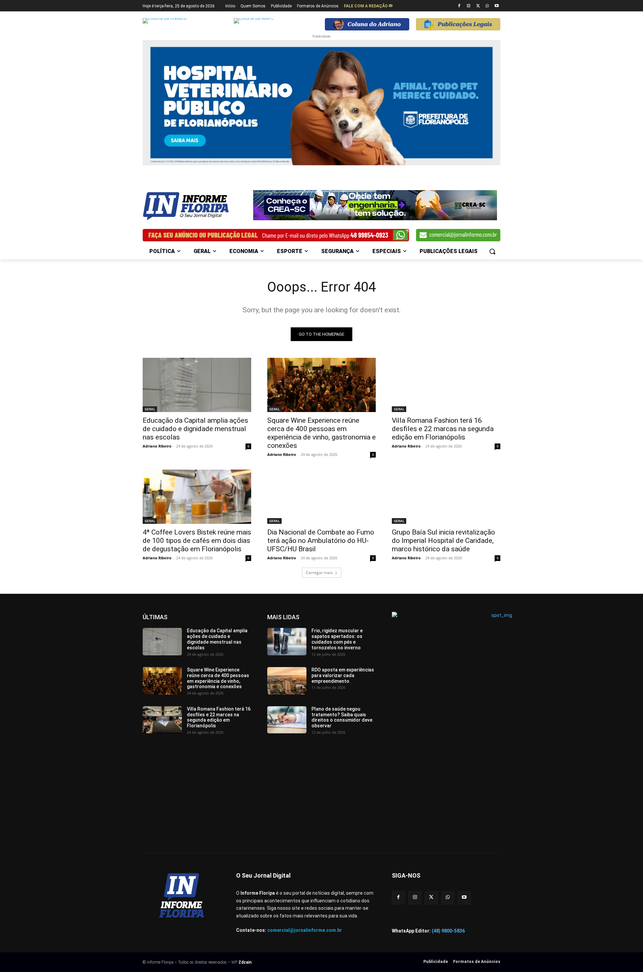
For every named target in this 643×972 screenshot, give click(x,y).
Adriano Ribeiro (157, 446)
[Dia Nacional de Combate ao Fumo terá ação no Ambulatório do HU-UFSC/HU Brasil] (321, 497)
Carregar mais (319, 572)
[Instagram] (469, 6)
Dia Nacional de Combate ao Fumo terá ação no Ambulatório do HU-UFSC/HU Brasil (320, 540)
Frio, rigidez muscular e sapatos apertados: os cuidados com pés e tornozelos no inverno (337, 639)
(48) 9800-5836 (448, 931)
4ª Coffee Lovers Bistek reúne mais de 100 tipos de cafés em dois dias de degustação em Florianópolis (197, 540)
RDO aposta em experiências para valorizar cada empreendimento (342, 675)
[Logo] (196, 206)
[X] (478, 6)
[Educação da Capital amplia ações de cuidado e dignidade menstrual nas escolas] (197, 385)
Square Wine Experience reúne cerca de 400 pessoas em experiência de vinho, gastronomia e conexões (321, 433)
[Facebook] (459, 6)
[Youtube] (496, 6)
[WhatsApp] (487, 6)
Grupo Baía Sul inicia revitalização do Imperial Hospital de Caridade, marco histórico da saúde (443, 540)
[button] (492, 251)
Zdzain (245, 962)
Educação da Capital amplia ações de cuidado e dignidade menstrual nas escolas (195, 428)
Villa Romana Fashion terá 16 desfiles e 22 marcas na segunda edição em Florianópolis (443, 428)
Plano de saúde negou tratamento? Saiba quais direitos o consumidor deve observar (341, 717)
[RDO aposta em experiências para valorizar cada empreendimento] (286, 681)
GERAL (150, 409)
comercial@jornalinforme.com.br (304, 930)
